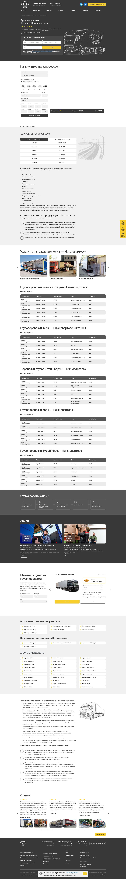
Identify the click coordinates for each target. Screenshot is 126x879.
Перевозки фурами (84, 852)
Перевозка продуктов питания (27, 863)
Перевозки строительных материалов (29, 857)
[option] (80, 589)
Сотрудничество (70, 855)
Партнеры (68, 860)
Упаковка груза (46, 861)
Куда (43, 40)
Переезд (22, 865)
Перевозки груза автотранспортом (28, 855)
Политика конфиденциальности (99, 875)
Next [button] (110, 589)
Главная (23, 15)
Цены (67, 852)
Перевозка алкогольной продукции (51, 858)
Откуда (24, 40)
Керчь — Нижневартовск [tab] (34, 139)
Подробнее (93, 601)
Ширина (29, 103)
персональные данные (72, 872)
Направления (29, 15)
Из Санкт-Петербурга (85, 864)
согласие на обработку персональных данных (45, 50)
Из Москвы (83, 866)
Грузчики (36, 109)
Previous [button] (50, 589)
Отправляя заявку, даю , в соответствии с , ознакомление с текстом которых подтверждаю (42, 51)
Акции (67, 863)
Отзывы (67, 857)
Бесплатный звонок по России (96, 4)
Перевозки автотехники (48, 856)
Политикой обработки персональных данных (42, 51)
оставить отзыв (100, 834)
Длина (22, 103)
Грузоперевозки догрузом (26, 852)
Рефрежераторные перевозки (50, 853)
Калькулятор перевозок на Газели (88, 857)
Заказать (24, 556)
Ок (84, 873)
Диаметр (44, 103)
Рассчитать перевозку (34, 115)
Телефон (25, 45)
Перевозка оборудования (26, 860)
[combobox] (31, 95)
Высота (36, 103)
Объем (29, 109)
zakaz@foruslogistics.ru (40, 3)
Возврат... (44, 109)
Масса (22, 109)
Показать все (102, 575)
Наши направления (47, 863)
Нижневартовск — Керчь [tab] (62, 139)
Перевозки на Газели (85, 855)
